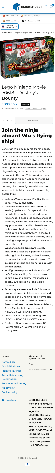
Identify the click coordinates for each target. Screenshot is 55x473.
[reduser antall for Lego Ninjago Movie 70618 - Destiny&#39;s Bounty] (4, 120)
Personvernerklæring (14, 383)
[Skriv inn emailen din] (50, 369)
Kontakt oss (8, 362)
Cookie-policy (10, 392)
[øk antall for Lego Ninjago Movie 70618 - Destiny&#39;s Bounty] (11, 120)
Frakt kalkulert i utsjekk (35, 108)
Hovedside (7, 32)
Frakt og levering (11, 370)
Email (31, 364)
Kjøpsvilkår (8, 387)
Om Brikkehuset (11, 366)
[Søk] (46, 6)
